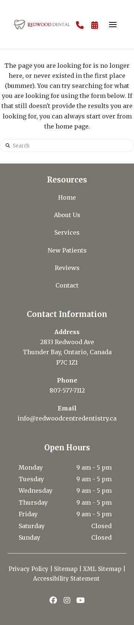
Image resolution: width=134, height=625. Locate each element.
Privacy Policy (28, 568)
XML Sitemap (102, 568)
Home (67, 197)
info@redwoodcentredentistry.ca (67, 418)
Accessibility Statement (67, 578)
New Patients (67, 250)
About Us (67, 215)
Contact (67, 285)
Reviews (67, 268)
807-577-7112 (67, 390)
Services (67, 232)
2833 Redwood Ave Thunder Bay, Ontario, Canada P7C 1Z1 (67, 352)
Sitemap (65, 568)
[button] (113, 25)
